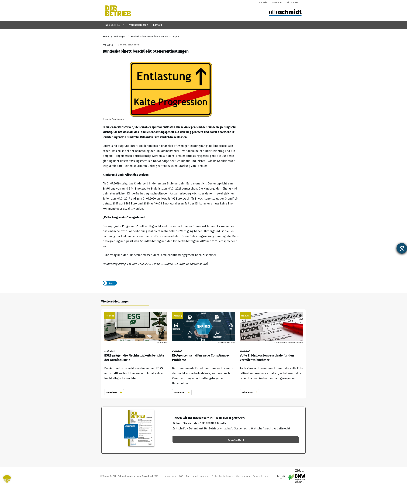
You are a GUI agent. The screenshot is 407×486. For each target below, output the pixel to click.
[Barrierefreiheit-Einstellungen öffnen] (402, 248)
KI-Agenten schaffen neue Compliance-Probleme (203, 353)
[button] (7, 479)
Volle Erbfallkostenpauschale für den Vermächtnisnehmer (271, 353)
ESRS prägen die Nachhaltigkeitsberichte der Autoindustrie (135, 353)
